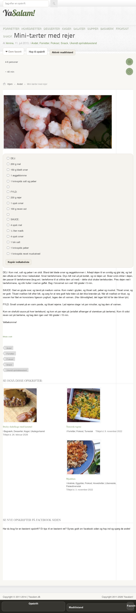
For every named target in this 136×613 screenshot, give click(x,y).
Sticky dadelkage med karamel (17, 426)
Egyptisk (80, 483)
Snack (7, 36)
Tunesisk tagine (73, 426)
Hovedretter (31, 28)
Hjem (10, 83)
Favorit (130, 605)
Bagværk (107, 28)
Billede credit (7, 336)
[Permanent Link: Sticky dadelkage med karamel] (21, 423)
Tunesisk (88, 431)
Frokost (122, 28)
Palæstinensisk (73, 486)
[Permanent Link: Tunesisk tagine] (84, 423)
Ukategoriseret (38, 431)
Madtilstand (76, 607)
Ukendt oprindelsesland (83, 43)
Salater (79, 28)
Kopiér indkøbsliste (18, 262)
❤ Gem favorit (13, 51)
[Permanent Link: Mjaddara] (84, 475)
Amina (9, 43)
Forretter (11, 28)
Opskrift (33, 603)
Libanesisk (110, 483)
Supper (92, 28)
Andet (34, 43)
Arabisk (71, 483)
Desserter (51, 28)
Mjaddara (70, 478)
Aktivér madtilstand (62, 52)
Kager (66, 28)
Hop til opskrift (37, 51)
